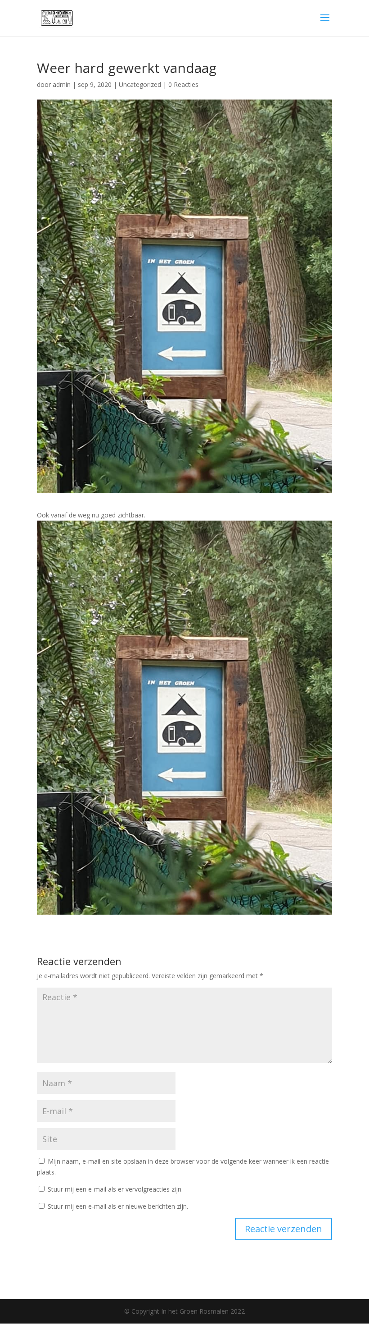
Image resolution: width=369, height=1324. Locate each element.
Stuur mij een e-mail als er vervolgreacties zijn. (115, 1189)
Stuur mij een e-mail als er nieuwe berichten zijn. (118, 1206)
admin (62, 84)
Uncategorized (140, 84)
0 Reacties (183, 84)
